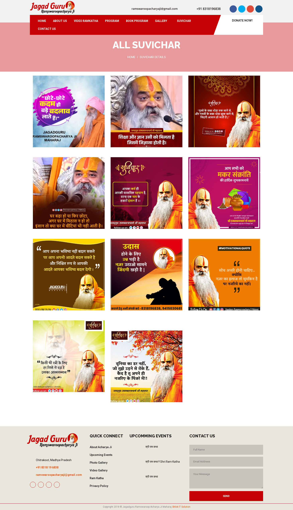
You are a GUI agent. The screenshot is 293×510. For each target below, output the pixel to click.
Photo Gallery (98, 462)
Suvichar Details (153, 57)
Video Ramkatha (86, 20)
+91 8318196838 (209, 9)
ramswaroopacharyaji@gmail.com (155, 9)
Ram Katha (97, 478)
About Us (60, 20)
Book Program (137, 20)
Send (226, 495)
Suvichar (184, 20)
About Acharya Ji (101, 447)
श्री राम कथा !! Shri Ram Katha (163, 461)
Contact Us (47, 28)
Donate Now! (242, 20)
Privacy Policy (99, 486)
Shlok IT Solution (181, 506)
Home (42, 20)
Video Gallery (98, 470)
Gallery (161, 20)
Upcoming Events (101, 454)
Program (112, 20)
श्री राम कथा (152, 446)
